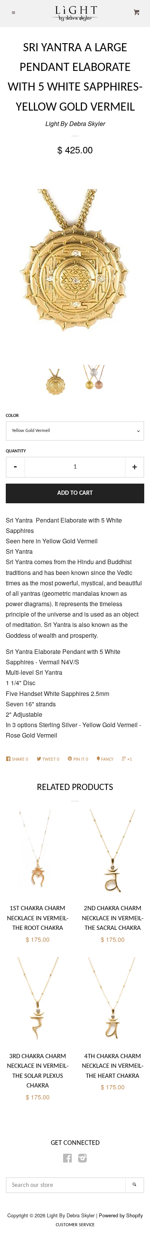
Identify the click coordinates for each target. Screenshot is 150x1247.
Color (12, 415)
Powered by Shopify (121, 1215)
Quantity (16, 451)
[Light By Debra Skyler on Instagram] (82, 1159)
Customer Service (75, 1225)
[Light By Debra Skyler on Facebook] (67, 1159)
